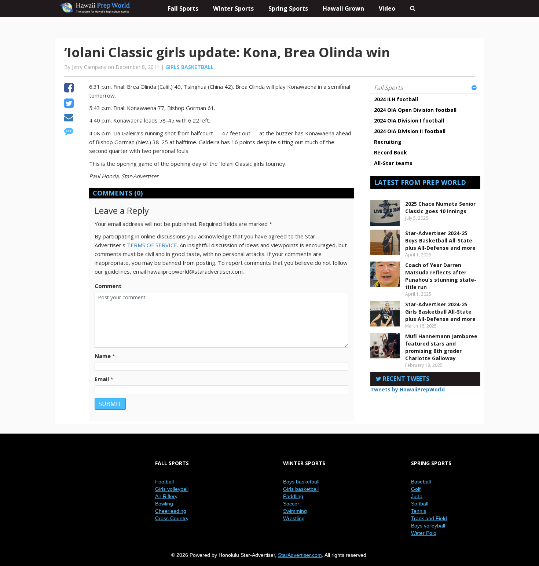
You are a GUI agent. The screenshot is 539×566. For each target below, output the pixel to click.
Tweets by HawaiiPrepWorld (407, 389)
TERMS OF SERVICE (152, 245)
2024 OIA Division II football (409, 131)
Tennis (418, 511)
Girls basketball (189, 66)
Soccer (291, 504)
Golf (416, 489)
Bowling (164, 504)
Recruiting (388, 141)
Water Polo (423, 533)
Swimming (295, 511)
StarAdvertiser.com (300, 555)
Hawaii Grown (343, 8)
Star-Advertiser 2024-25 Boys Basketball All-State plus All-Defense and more (440, 240)
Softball (419, 504)
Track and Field (429, 518)
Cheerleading (170, 511)
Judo (416, 496)
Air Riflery (166, 496)
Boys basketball (301, 482)
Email (102, 379)
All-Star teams (393, 163)
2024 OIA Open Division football (415, 109)
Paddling (293, 496)
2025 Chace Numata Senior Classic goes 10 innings (440, 207)
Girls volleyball (171, 489)
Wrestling (294, 518)
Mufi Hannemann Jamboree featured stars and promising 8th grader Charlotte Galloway (441, 347)
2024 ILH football (396, 99)
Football (164, 482)
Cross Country (171, 518)
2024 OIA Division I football (409, 120)
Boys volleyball (428, 526)
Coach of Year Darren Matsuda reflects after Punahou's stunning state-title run (440, 276)
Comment (108, 285)
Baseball (421, 482)
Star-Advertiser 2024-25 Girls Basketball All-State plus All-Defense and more (440, 311)
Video (387, 8)
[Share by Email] (68, 118)
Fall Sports (388, 88)
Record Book (390, 152)
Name (103, 355)
